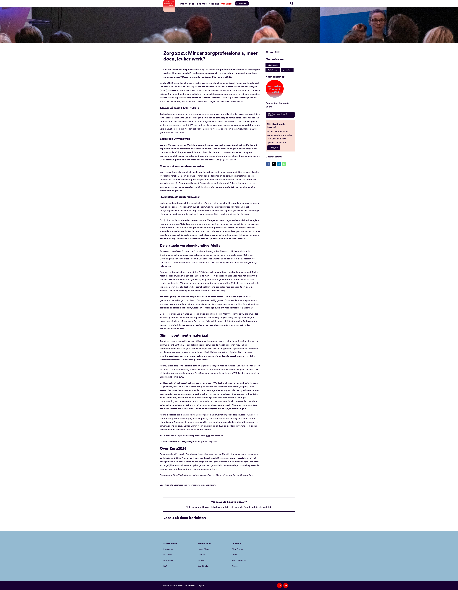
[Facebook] (268, 164)
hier (208, 435)
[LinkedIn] (279, 164)
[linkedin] (285, 585)
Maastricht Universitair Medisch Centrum (220, 90)
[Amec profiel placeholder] (275, 80)
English (201, 585)
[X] (273, 164)
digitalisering (272, 70)
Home (166, 585)
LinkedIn (214, 507)
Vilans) (163, 90)
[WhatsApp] (284, 164)
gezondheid (287, 70)
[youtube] (279, 585)
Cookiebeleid (190, 585)
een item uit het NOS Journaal (198, 272)
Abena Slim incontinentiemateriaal (177, 94)
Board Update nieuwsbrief (257, 507)
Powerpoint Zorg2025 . (206, 441)
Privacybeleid (176, 585)
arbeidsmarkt (273, 65)
